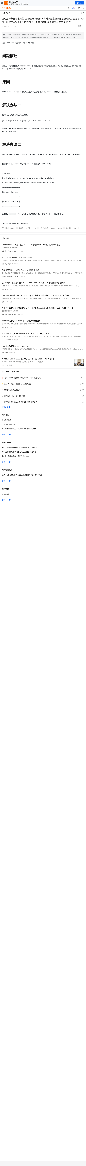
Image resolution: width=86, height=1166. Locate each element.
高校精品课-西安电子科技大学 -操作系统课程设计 (19, 428)
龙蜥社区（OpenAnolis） (9, 251)
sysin (3, 365)
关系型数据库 (44, 228)
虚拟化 (28, 228)
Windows (12, 228)
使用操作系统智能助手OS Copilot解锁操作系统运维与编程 (22, 475)
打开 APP (79, 3)
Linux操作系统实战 (8, 424)
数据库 (21, 228)
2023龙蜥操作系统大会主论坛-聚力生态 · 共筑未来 (19, 447)
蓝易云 (4, 289)
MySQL (60, 228)
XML (75, 228)
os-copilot (5, 494)
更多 (3, 434)
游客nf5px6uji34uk (7, 264)
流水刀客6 (5, 352)
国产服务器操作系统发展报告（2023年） (16, 456)
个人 (82, 13)
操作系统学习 (6, 420)
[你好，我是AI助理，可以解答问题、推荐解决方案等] (73, 8)
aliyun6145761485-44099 (10, 276)
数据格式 (68, 228)
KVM (34, 228)
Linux (53, 228)
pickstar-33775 (6, 340)
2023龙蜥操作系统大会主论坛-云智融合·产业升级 (19, 452)
